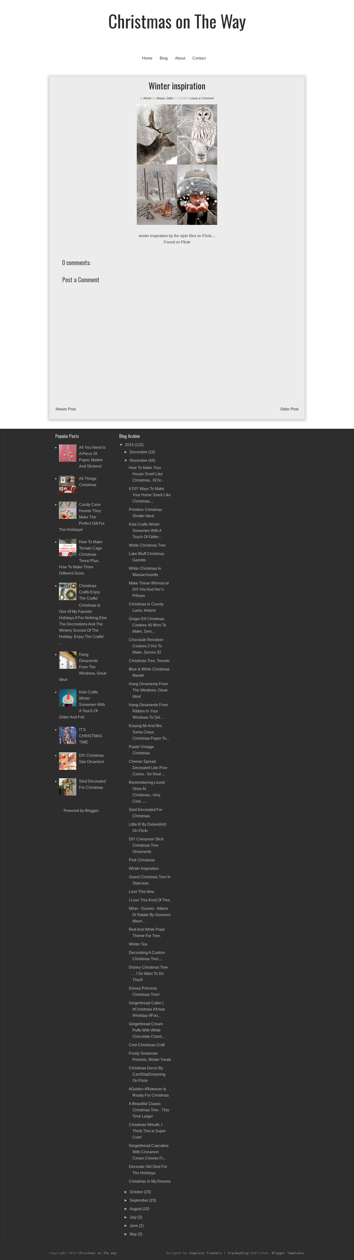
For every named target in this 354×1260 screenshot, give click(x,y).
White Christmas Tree (147, 545)
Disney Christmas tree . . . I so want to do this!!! (149, 973)
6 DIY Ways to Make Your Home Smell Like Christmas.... (150, 495)
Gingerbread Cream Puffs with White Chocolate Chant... (146, 1030)
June (134, 1226)
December (139, 452)
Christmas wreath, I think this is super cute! (147, 1131)
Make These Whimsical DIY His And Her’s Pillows (149, 589)
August (136, 1209)
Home (147, 58)
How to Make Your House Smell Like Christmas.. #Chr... (146, 474)
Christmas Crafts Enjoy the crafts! (89, 592)
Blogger (91, 811)
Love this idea (141, 892)
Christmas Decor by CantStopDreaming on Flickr (147, 1074)
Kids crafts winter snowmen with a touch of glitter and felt (82, 704)
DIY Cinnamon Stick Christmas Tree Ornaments (146, 845)
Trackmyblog (238, 1253)
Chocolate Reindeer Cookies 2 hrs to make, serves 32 (146, 646)
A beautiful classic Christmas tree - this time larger (149, 1110)
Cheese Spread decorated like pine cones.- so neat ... (148, 767)
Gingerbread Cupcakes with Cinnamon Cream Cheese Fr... (149, 1152)
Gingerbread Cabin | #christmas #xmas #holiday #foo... (147, 1009)
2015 (130, 445)
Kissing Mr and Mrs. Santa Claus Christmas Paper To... (149, 732)
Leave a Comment (202, 98)
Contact (199, 58)
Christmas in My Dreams (150, 1181)
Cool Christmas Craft (146, 1045)
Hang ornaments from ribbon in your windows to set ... (148, 711)
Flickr (185, 242)
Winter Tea (138, 944)
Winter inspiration (144, 868)
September (139, 1200)
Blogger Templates (288, 1253)
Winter (147, 98)
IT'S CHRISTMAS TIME (90, 736)
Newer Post (66, 409)
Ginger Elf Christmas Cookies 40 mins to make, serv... (147, 625)
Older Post (289, 409)
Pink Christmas (142, 860)
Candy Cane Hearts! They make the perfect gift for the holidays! (82, 517)
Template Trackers (205, 1253)
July (134, 1217)
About (180, 58)
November (139, 460)
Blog (164, 58)
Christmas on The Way (177, 21)
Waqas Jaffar (164, 98)
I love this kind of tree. (150, 900)
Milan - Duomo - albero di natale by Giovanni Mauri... (149, 914)
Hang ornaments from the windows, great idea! (82, 667)
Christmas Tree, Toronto (149, 661)
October (137, 1192)
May (134, 1234)
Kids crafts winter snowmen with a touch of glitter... (145, 530)
